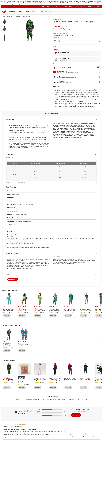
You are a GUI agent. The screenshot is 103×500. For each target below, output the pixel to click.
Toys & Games (7, 2)
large (61, 35)
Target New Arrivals (5, 1)
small (55, 35)
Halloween (20, 1)
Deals (62, 2)
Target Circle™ (45, 6)
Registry (18, 4)
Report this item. (46, 247)
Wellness (94, 1)
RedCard (22, 4)
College (16, 1)
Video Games (20, 2)
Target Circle (26, 4)
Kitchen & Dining (44, 1)
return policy (60, 263)
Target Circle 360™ (68, 6)
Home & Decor (38, 1)
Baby (70, 1)
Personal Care (77, 1)
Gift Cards (45, 2)
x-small (68, 35)
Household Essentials (64, 1)
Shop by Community (51, 2)
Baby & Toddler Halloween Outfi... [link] (33, 399)
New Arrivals (70, 2)
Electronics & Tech (14, 2)
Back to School (12, 1)
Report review (96, 436)
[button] (57, 23)
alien (55, 40)
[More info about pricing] (88, 27)
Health (90, 1)
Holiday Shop (10, 16)
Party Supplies (36, 2)
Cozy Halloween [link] (71, 399)
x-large (64, 35)
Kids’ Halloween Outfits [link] (82, 399)
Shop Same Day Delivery (11, 4)
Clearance (65, 2)
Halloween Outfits (26, 16)
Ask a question (12, 279)
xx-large (71, 35)
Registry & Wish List (80, 6)
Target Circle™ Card (56, 6)
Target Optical (58, 2)
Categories (12, 11)
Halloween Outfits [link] (19, 399)
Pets (88, 1)
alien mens (59, 41)
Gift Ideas (41, 2)
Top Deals (84, 2)
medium (58, 35)
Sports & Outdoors (84, 1)
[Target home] (4, 11)
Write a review (76, 415)
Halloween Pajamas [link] (61, 399)
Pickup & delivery (31, 11)
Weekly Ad (96, 2)
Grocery (58, 1)
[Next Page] (99, 35)
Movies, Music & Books (28, 2)
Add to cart (56, 49)
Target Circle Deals (90, 2)
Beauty (72, 1)
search (83, 11)
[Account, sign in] (91, 11)
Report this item (57, 64)
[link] (57, 23)
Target (3, 16)
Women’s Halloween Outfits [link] (48, 399)
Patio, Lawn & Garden (52, 1)
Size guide (65, 33)
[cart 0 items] (99, 11)
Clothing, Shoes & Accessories (29, 1)
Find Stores (31, 4)
